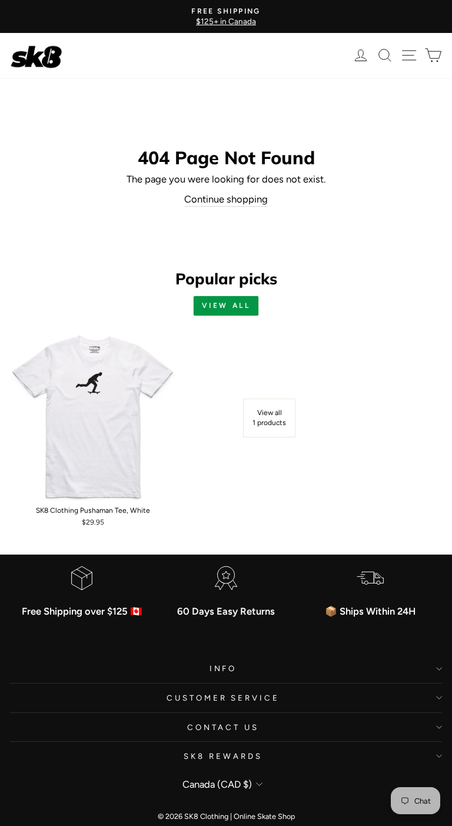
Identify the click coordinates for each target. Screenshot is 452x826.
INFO (223, 668)
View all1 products (269, 418)
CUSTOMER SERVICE (223, 697)
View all (226, 305)
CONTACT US (223, 727)
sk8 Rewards (223, 756)
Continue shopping (226, 199)
